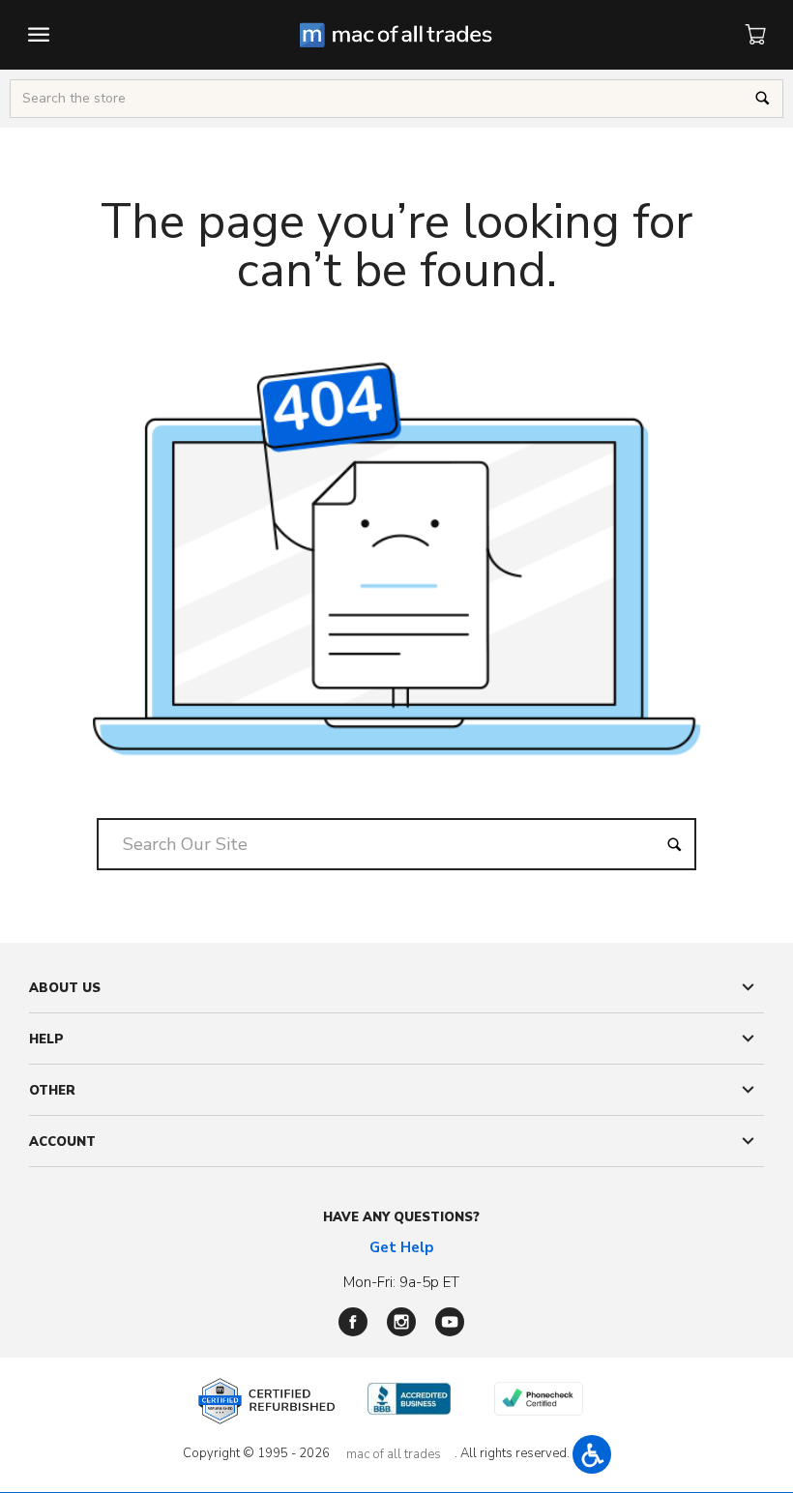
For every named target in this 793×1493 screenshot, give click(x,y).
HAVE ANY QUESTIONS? (401, 1217)
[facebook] (352, 1321)
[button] (592, 1454)
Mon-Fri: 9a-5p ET (401, 1282)
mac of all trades (393, 1454)
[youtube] (449, 1321)
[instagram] (401, 1321)
